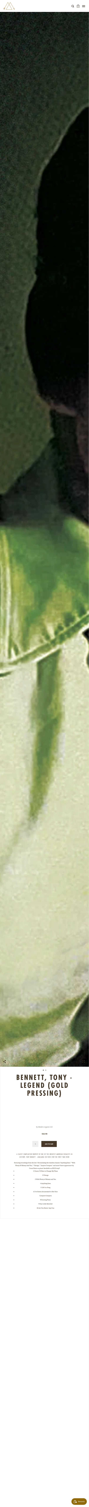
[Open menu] (83, 6)
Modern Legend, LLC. (45, 1127)
